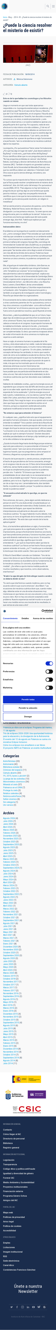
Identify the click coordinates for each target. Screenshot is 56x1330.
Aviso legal (8, 1221)
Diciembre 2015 (10, 1014)
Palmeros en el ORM (12, 787)
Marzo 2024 (8, 885)
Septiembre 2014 (11, 1057)
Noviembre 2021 (10, 914)
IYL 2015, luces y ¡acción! (14, 776)
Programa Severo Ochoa (15, 1196)
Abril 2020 (8, 970)
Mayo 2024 (8, 879)
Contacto (7, 1130)
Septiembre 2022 (11, 894)
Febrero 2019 (9, 976)
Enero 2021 (8, 943)
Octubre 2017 (9, 984)
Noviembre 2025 (10, 838)
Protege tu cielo (10, 790)
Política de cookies (12, 1226)
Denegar (28, 716)
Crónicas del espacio (12, 770)
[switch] (49, 671)
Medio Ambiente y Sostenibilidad (18, 1182)
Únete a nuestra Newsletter (28, 1289)
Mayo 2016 (8, 1002)
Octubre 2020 (9, 952)
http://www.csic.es (27, 1109)
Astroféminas (9, 761)
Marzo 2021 (8, 938)
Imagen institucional (13, 1252)
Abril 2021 (8, 935)
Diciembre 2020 (10, 946)
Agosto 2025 (9, 847)
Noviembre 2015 (10, 1016)
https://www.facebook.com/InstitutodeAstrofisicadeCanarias (17, 1307)
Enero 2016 (8, 1011)
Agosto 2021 (9, 923)
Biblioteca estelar (11, 767)
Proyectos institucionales (15, 1187)
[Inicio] (4, 6)
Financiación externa (13, 1191)
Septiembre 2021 (11, 920)
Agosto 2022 (9, 897)
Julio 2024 (8, 873)
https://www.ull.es (37, 1094)
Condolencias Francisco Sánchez (19, 1270)
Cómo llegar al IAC (12, 1134)
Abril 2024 (8, 882)
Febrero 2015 (9, 1043)
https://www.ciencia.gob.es (26, 1079)
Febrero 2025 (9, 862)
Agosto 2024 (9, 871)
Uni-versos (8, 805)
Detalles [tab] (25, 618)
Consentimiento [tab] (10, 618)
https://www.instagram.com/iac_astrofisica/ (22, 1307)
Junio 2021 (8, 929)
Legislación (8, 1160)
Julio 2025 (8, 850)
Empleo (6, 1243)
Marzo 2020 (8, 973)
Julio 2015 (8, 1028)
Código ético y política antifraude (19, 1169)
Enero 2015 (8, 1046)
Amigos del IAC (10, 1200)
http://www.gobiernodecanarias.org (14, 1094)
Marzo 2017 (8, 987)
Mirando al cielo (10, 784)
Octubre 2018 (9, 979)
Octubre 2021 (9, 917)
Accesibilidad (9, 1230)
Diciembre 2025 (10, 836)
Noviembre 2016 (10, 993)
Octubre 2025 (9, 841)
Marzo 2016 (8, 1008)
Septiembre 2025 (11, 844)
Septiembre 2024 (11, 868)
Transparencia (10, 1164)
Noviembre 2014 (10, 1052)
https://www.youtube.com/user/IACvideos (33, 1307)
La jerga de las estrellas (14, 779)
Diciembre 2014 (10, 1049)
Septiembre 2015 (11, 1022)
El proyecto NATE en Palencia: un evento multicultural (27, 748)
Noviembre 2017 (10, 981)
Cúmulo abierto (20, 85)
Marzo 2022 (8, 909)
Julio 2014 (8, 1063)
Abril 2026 (8, 827)
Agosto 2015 (9, 1025)
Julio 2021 (8, 926)
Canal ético (8, 1265)
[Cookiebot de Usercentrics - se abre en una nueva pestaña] (41, 611)
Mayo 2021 (8, 932)
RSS (5, 1256)
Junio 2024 (8, 876)
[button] (28, 54)
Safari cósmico (10, 799)
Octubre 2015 (9, 1019)
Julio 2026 (8, 821)
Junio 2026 (8, 824)
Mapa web (8, 1212)
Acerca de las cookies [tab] (43, 618)
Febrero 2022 (9, 911)
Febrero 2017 (9, 990)
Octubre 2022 (9, 891)
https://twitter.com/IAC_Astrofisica (11, 1307)
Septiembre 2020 (11, 955)
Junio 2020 (8, 964)
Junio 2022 (8, 900)
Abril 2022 (8, 906)
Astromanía (8, 764)
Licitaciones (9, 1247)
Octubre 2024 (9, 865)
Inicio (5, 17)
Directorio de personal (14, 1138)
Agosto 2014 (9, 1060)
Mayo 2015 (8, 1034)
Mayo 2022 (8, 903)
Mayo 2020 (8, 967)
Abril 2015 (8, 1037)
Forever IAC (8, 1178)
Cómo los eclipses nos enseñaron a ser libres (24, 745)
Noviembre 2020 (10, 949)
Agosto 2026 (9, 818)
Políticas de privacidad (14, 1217)
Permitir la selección (28, 708)
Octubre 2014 (9, 1054)
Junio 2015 (8, 1031)
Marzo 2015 (8, 1040)
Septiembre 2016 (11, 996)
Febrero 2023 (9, 888)
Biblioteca (8, 1143)
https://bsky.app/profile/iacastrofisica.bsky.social (39, 1307)
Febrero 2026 (9, 833)
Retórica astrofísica (12, 796)
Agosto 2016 (9, 999)
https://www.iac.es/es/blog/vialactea (44, 1307)
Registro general (11, 1147)
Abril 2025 (8, 856)
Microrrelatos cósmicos (14, 781)
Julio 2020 (8, 961)
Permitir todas (28, 699)
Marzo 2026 (8, 830)
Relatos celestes (11, 793)
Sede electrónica (11, 1261)
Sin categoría (9, 802)
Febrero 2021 (9, 941)
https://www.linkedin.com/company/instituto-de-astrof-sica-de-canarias (28, 1307)
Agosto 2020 (9, 958)
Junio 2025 (8, 853)
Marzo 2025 (8, 859)
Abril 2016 (8, 1005)
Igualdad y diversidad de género (18, 1173)
